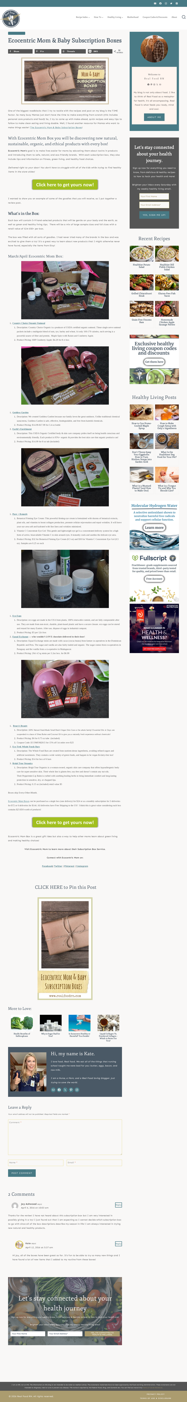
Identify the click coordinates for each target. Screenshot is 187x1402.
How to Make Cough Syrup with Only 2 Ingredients (167, 426)
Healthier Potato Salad (141, 266)
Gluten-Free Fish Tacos (167, 294)
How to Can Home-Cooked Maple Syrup (142, 426)
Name (13, 1162)
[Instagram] (166, 3)
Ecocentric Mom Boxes (18, 801)
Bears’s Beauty (20, 726)
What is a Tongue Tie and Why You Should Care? (167, 488)
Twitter (58, 866)
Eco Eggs (16, 616)
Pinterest (69, 866)
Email (72, 1162)
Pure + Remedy (20, 514)
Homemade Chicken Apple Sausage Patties (167, 322)
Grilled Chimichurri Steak (141, 294)
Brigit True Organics (22, 763)
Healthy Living (17, 33)
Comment (15, 1122)
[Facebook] (160, 3)
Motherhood (133, 17)
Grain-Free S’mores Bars (141, 321)
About (174, 17)
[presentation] (141, 253)
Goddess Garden (20, 412)
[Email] (155, 3)
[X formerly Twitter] (171, 3)
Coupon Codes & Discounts (155, 17)
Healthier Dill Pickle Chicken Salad (167, 267)
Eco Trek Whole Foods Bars (26, 747)
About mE (154, 117)
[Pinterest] (177, 3)
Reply (117, 1204)
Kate (28, 1242)
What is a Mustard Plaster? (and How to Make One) (141, 488)
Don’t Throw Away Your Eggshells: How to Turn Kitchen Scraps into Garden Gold (142, 457)
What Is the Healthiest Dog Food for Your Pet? (167, 454)
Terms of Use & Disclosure (152, 1388)
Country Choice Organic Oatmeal (28, 323)
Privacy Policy (156, 1394)
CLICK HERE (49, 887)
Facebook (47, 866)
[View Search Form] (183, 17)
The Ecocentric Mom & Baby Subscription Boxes (56, 127)
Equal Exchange (20, 637)
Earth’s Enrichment (22, 429)
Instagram (82, 866)
